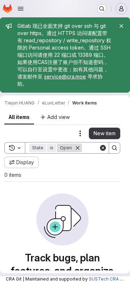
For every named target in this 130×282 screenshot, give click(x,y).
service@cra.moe (65, 76)
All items (19, 117)
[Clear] (103, 148)
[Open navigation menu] (20, 8)
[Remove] (77, 148)
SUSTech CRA (104, 279)
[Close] (121, 26)
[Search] (114, 148)
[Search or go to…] (102, 8)
